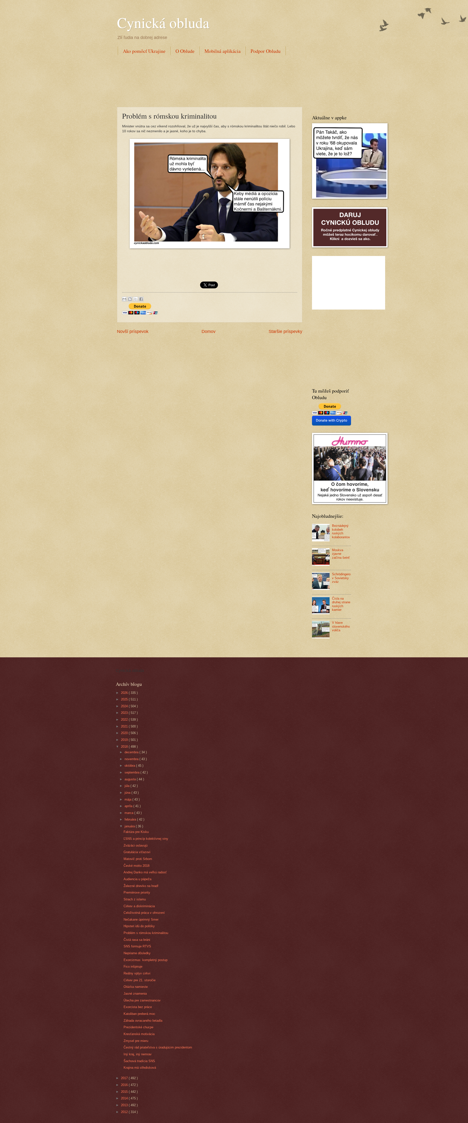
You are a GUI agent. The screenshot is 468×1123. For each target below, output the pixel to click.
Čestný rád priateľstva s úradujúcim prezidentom (158, 1047)
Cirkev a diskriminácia (139, 906)
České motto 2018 (136, 866)
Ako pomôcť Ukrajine (144, 51)
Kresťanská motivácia (139, 1034)
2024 (125, 706)
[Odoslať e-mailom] (124, 299)
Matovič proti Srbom (138, 859)
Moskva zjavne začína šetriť (341, 553)
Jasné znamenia (135, 993)
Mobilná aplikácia (223, 51)
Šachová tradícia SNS (139, 1061)
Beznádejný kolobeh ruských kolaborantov (341, 531)
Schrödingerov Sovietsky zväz (341, 578)
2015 (125, 1092)
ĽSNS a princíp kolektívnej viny (146, 838)
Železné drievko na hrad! (141, 886)
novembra (132, 759)
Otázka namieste (136, 987)
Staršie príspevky (285, 331)
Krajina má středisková (140, 1067)
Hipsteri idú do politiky (139, 926)
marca (129, 813)
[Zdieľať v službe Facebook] (141, 299)
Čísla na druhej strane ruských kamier (341, 604)
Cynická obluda (163, 22)
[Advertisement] (205, 80)
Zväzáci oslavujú (135, 845)
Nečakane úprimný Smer (141, 919)
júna (128, 792)
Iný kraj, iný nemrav (138, 1054)
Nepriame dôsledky (137, 953)
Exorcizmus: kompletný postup (145, 960)
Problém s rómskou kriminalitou (146, 933)
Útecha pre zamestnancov (142, 1000)
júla (127, 786)
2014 (125, 1098)
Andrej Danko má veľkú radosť (145, 872)
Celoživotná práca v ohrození (144, 913)
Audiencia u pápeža (137, 879)
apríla (129, 806)
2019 (125, 740)
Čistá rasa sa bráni (137, 940)
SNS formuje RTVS (137, 946)
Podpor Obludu (266, 51)
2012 (125, 1112)
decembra (132, 752)
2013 (125, 1105)
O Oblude (185, 51)
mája (128, 799)
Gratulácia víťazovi (137, 852)
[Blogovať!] (129, 299)
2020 (125, 733)
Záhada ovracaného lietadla (143, 1020)
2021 (125, 726)
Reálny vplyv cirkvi (137, 973)
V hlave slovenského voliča (341, 626)
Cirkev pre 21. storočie (140, 980)
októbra (130, 765)
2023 (125, 713)
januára (130, 826)
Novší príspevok (132, 331)
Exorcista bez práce (138, 1007)
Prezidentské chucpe (138, 1027)
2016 (125, 1085)
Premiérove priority (137, 892)
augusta (131, 779)
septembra (132, 772)
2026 (125, 693)
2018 (125, 746)
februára (131, 819)
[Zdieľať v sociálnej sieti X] (135, 299)
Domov (208, 331)
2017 (125, 1078)
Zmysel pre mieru (136, 1041)
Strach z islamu (135, 899)
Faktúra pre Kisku (136, 832)
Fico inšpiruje (133, 966)
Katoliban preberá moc (139, 1014)
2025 (125, 699)
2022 (125, 719)
